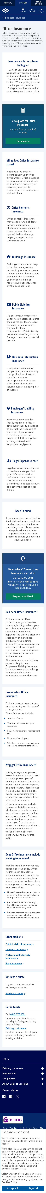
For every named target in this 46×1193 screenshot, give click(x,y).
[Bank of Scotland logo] (5, 10)
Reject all (33, 1188)
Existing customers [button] (19, 1068)
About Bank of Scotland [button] (21, 1084)
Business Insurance (15, 18)
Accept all (12, 1188)
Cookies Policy (9, 1182)
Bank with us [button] (15, 1073)
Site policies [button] (15, 1078)
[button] (41, 10)
